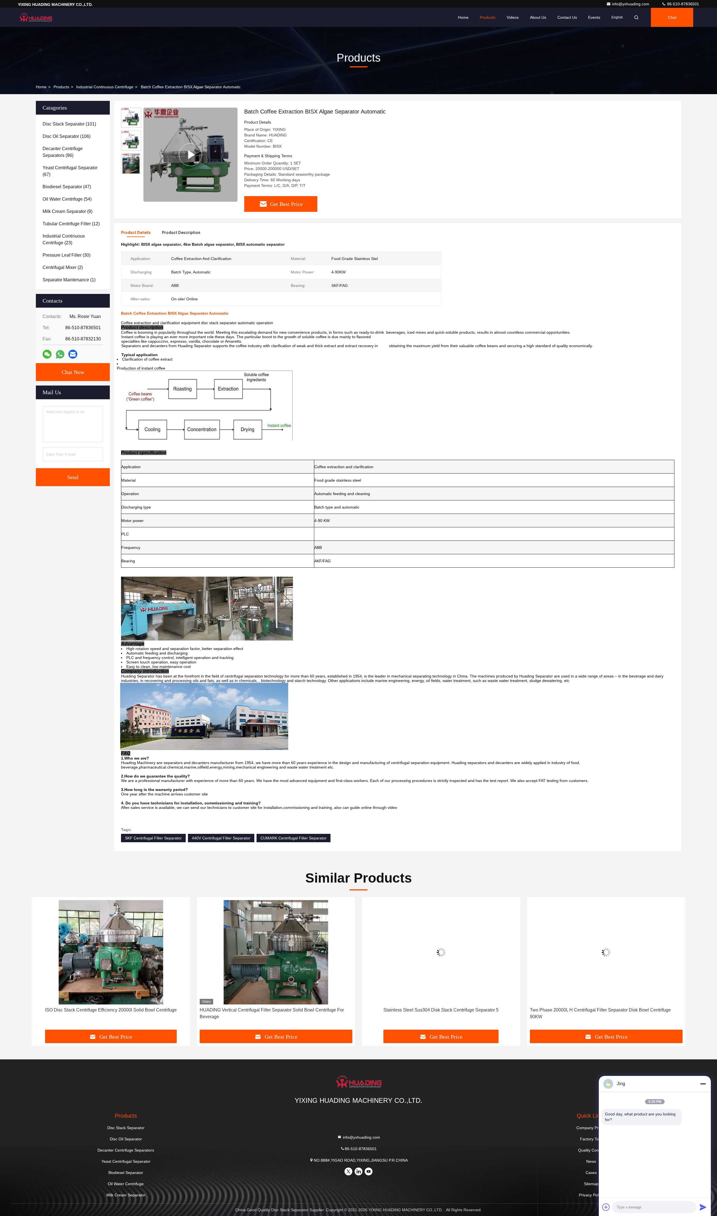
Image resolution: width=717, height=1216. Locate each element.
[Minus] (703, 1083)
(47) (67, 186)
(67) (70, 171)
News (591, 1161)
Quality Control (591, 1150)
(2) (63, 267)
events (594, 17)
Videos (513, 17)
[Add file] (606, 1207)
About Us (538, 17)
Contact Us (567, 17)
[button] (42, 965)
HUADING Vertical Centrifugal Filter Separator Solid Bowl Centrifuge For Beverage (106, 1013)
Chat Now (73, 372)
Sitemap (591, 1184)
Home (463, 17)
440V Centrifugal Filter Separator (221, 838)
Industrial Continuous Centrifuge (104, 87)
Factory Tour (591, 1139)
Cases (591, 1172)
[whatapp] (60, 354)
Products (487, 17)
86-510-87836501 (682, 4)
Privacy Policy (591, 1195)
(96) (63, 152)
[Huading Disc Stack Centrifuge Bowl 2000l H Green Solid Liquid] (606, 952)
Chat (672, 17)
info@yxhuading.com (631, 4)
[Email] (72, 354)
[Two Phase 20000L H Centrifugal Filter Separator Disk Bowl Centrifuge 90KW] (441, 952)
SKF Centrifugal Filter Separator (153, 838)
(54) (67, 199)
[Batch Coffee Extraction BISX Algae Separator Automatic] (190, 154)
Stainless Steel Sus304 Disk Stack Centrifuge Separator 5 (276, 1010)
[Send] (703, 1207)
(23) (64, 239)
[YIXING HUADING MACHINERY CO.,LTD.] (35, 17)
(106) (66, 136)
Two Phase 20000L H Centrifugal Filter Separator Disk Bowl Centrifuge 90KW (435, 1013)
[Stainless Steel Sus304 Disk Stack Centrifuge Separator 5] (276, 952)
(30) (66, 255)
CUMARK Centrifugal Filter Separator (293, 838)
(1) (69, 279)
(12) (71, 223)
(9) (67, 211)
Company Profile (591, 1128)
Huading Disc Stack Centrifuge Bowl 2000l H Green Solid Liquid (606, 1010)
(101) (69, 124)
